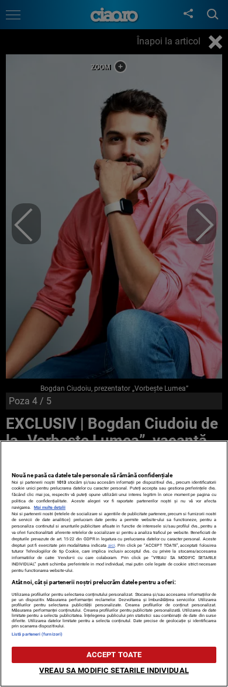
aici (111, 545)
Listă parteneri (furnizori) (37, 634)
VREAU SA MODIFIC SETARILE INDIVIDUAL (114, 670)
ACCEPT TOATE (114, 654)
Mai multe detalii (49, 507)
